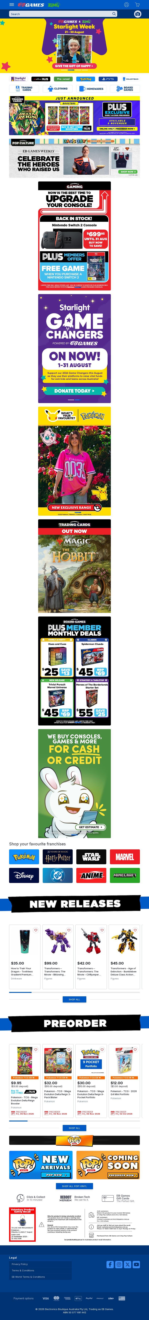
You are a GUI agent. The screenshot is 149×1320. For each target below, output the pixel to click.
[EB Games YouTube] (136, 1264)
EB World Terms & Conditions (28, 1276)
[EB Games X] (127, 1264)
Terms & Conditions (23, 1270)
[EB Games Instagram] (118, 1264)
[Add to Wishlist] (36, 930)
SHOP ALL (74, 999)
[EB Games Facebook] (110, 1264)
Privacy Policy (20, 1264)
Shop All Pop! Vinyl (74, 1186)
